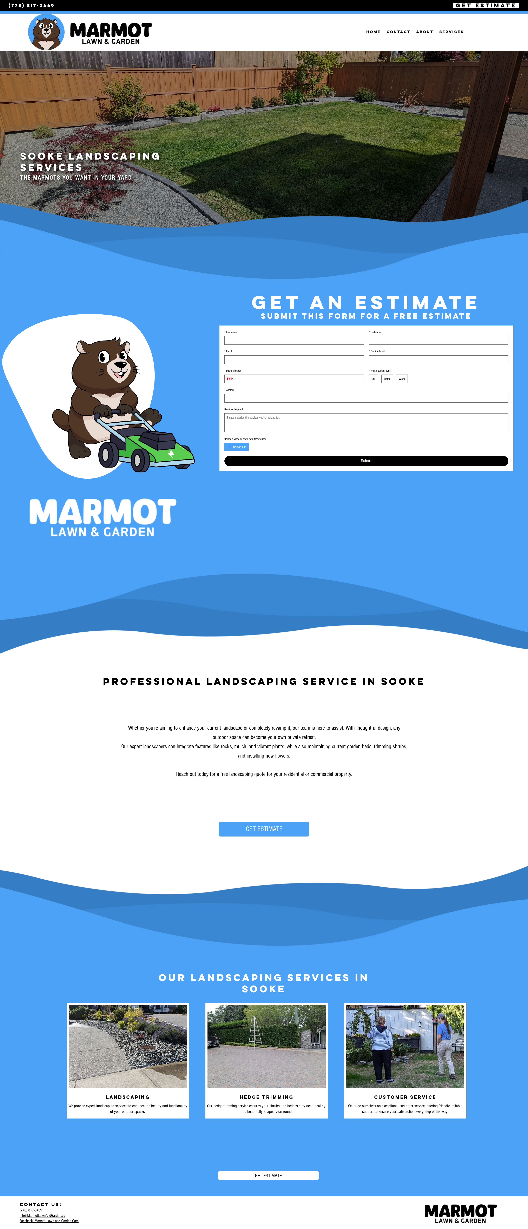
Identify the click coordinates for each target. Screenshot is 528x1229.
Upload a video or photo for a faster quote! (245, 439)
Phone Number (232, 370)
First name (230, 332)
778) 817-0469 (31, 1210)
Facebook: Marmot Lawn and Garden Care (49, 1221)
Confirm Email (377, 351)
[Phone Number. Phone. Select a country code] (231, 379)
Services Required (233, 409)
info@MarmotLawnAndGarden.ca (42, 1215)
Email (228, 351)
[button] (425, 31)
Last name (375, 332)
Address (229, 390)
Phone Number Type (380, 370)
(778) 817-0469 (30, 5)
